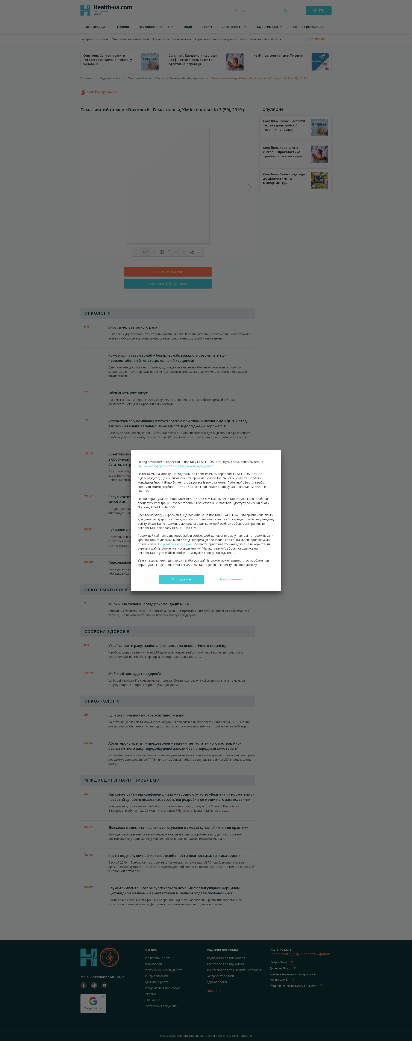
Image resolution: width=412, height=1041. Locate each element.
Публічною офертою (153, 466)
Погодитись (181, 579)
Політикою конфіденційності (194, 466)
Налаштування (230, 579)
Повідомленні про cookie (175, 544)
